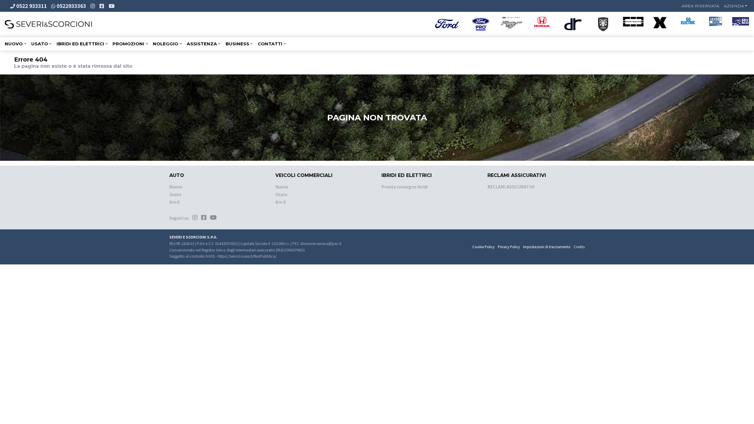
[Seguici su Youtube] (112, 6)
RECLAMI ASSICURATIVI (511, 187)
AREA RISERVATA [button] (700, 6)
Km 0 (174, 202)
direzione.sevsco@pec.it (320, 243)
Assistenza (202, 44)
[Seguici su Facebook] (102, 6)
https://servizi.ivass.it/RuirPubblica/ (247, 256)
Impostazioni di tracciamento (547, 246)
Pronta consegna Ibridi (404, 187)
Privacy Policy (509, 246)
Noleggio (165, 44)
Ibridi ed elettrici (80, 44)
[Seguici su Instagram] (93, 6)
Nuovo (14, 44)
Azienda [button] (734, 6)
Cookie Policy (483, 246)
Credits (579, 246)
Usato (39, 44)
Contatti (270, 44)
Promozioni (128, 44)
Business (237, 44)
